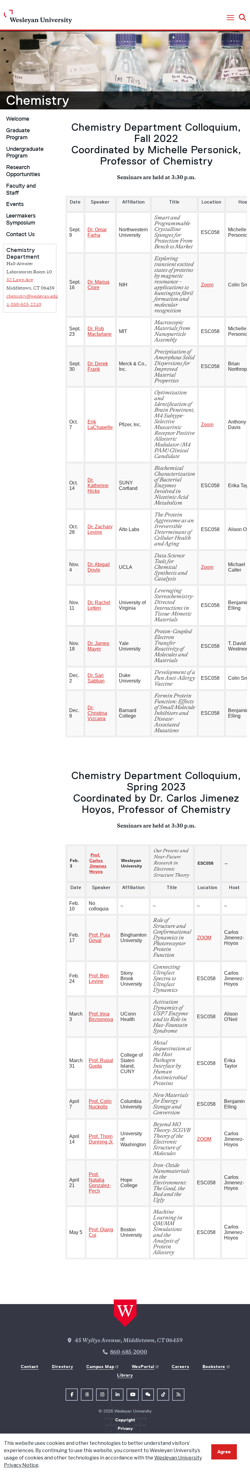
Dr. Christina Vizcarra (97, 713)
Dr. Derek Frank (98, 366)
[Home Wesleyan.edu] (38, 18)
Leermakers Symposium (21, 219)
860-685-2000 (128, 1352)
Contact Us (20, 234)
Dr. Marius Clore (98, 284)
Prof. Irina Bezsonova (101, 1016)
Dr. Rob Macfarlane (100, 331)
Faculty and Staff (21, 189)
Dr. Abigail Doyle (99, 567)
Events (15, 204)
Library (125, 1375)
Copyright (125, 1420)
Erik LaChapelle (100, 424)
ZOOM (204, 937)
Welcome (17, 118)
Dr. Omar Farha (97, 232)
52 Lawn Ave (19, 280)
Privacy (125, 1428)
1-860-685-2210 (23, 305)
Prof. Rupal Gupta (101, 1063)
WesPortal (143, 1366)
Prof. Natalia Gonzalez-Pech (100, 1182)
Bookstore (213, 1366)
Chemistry (37, 100)
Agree (224, 1452)
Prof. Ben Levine (99, 978)
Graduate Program (18, 134)
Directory (62, 1366)
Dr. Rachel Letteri (99, 605)
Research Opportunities (23, 171)
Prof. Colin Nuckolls (100, 1104)
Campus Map (100, 1366)
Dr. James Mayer (98, 646)
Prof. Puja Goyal (99, 937)
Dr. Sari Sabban (96, 678)
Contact (29, 1366)
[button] (230, 18)
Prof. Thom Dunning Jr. (101, 1139)
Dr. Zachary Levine (100, 529)
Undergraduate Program (25, 152)
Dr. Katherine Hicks (98, 485)
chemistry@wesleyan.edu (32, 297)
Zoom (207, 284)
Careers (180, 1366)
